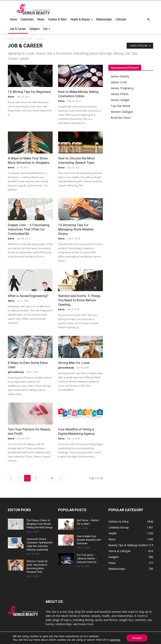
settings (115, 639)
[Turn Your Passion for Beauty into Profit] (30, 413)
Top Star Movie (120, 106)
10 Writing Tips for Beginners (29, 92)
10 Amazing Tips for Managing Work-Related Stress (75, 229)
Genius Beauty (120, 76)
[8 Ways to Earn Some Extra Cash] (30, 347)
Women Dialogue (122, 112)
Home (13, 19)
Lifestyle (121, 19)
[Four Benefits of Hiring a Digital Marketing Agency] (80, 413)
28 (52, 478)
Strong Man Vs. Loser (74, 363)
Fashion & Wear (57, 19)
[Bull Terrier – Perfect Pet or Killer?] (66, 524)
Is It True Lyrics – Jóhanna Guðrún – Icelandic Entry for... (87, 559)
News (40, 19)
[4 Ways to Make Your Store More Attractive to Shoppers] (30, 142)
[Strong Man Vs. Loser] (80, 347)
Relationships (104, 19)
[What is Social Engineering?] (30, 280)
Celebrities (27, 19)
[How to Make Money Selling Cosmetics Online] (80, 76)
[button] (148, 19)
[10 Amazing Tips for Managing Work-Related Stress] (80, 209)
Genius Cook (119, 82)
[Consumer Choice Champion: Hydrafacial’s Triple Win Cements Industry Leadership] (16, 542)
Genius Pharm (120, 94)
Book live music (121, 117)
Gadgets (34, 29)
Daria (11, 96)
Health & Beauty (80, 19)
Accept (137, 637)
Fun (45, 29)
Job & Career (18, 29)
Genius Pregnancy (122, 88)
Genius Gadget (120, 100)
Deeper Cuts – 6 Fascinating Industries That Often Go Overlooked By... (28, 229)
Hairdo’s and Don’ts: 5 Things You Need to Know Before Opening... (79, 300)
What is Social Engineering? (28, 296)
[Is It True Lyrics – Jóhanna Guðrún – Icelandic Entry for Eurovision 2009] (66, 558)
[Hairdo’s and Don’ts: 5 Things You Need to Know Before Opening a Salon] (80, 280)
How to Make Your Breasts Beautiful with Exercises (89, 540)
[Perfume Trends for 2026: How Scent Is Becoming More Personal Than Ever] (16, 565)
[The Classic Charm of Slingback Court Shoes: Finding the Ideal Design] (16, 524)
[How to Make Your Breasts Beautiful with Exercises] (66, 540)
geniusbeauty (16, 371)
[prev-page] (11, 478)
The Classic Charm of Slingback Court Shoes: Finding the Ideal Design (40, 524)
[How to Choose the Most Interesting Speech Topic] (80, 142)
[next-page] (60, 478)
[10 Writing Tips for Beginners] (30, 76)
